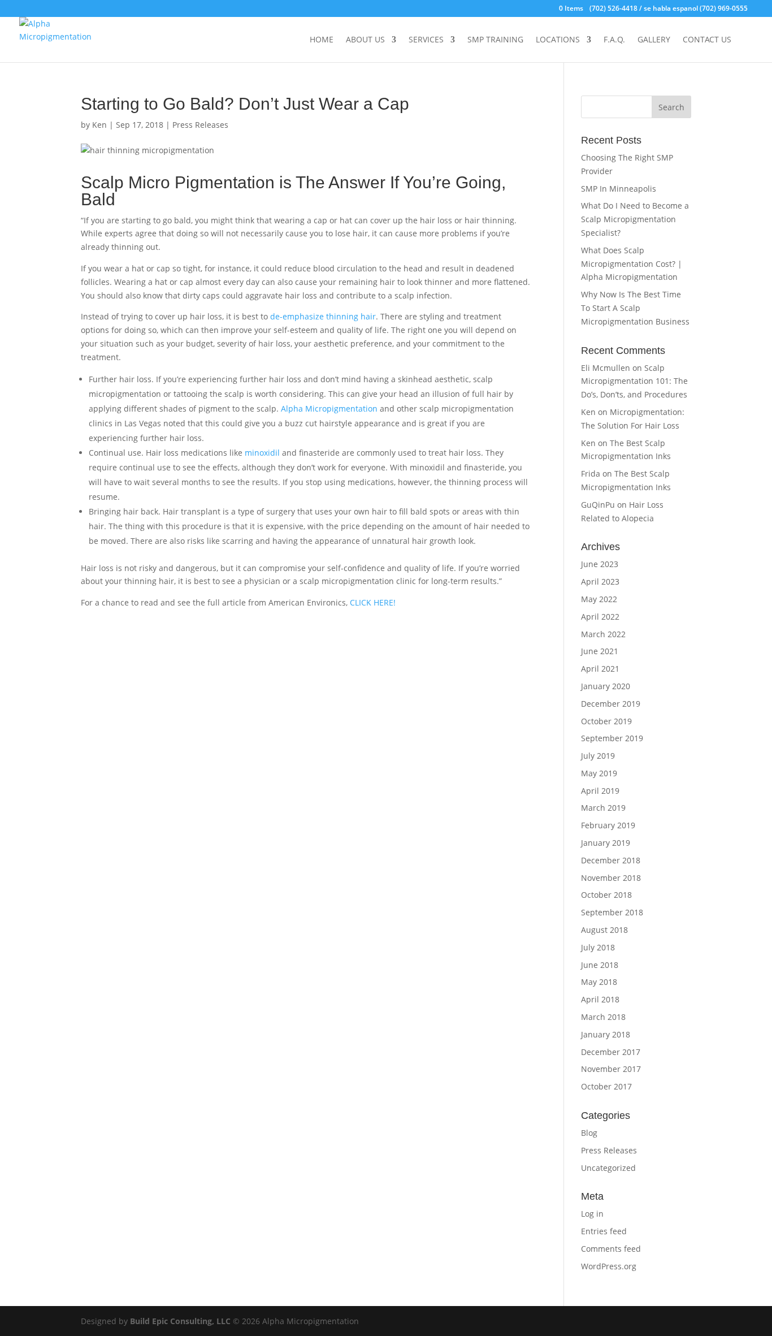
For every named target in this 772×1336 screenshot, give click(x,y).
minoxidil (262, 452)
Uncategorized (608, 1167)
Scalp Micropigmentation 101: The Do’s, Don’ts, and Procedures (634, 381)
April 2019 (600, 790)
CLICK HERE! (373, 602)
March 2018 (603, 1016)
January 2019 (605, 842)
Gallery (653, 40)
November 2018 (611, 877)
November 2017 (611, 1068)
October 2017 (606, 1086)
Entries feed (604, 1231)
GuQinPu (598, 504)
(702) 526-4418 (613, 8)
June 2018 (599, 964)
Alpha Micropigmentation (329, 408)
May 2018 (599, 981)
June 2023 (599, 564)
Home (321, 40)
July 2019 (598, 755)
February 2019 (608, 825)
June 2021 (599, 651)
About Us (365, 40)
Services (426, 40)
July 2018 (598, 947)
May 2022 (599, 599)
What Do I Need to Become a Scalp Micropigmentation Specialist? (635, 219)
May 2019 (599, 773)
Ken (99, 124)
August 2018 (604, 929)
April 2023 (600, 581)
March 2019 (603, 807)
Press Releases (200, 124)
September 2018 (612, 912)
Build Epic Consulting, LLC (180, 1321)
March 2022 (603, 634)
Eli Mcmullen (605, 367)
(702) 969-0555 (724, 8)
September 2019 (612, 738)
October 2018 (606, 894)
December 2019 (610, 703)
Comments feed (611, 1248)
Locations (558, 40)
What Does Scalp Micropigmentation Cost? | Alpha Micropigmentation (631, 264)
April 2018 (600, 999)
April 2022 (600, 616)
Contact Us (707, 40)
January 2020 (605, 686)
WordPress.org (608, 1266)
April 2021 (600, 668)
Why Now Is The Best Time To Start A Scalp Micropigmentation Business (635, 308)
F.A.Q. (614, 40)
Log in (592, 1213)
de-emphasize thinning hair (323, 316)
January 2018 (605, 1034)
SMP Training (495, 40)
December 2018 (610, 860)
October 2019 (606, 721)
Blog (589, 1132)
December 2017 (610, 1052)
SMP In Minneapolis (618, 188)
